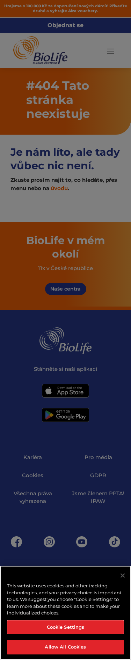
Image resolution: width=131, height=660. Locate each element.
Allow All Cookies (65, 647)
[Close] (122, 575)
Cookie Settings (66, 627)
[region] (65, 613)
